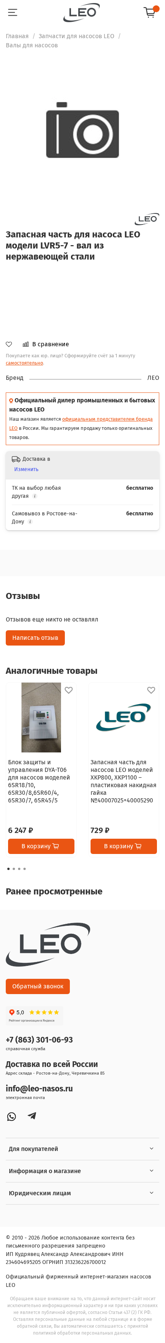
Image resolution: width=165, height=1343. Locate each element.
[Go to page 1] (8, 869)
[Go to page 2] (14, 869)
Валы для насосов (32, 45)
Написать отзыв (35, 637)
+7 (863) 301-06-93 (39, 1040)
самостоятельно (24, 363)
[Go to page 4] (24, 869)
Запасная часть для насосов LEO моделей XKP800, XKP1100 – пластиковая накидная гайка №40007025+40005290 (124, 781)
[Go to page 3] (19, 869)
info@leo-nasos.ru (39, 1089)
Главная (17, 36)
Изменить (26, 469)
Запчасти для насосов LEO (76, 36)
